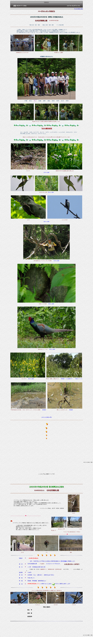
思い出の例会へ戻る (78, 8)
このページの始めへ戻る (46, 417)
